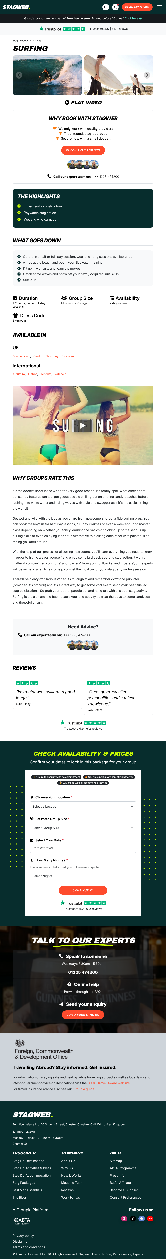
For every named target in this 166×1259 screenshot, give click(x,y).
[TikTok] (133, 1218)
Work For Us (70, 1197)
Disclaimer (21, 1241)
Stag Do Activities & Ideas (32, 1168)
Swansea (68, 356)
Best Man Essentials (27, 1190)
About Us (68, 1161)
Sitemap (116, 1161)
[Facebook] (141, 1218)
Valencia (60, 374)
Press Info (117, 1175)
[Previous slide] (19, 75)
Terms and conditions (29, 1247)
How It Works (71, 1175)
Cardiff (37, 356)
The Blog (19, 1197)
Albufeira (19, 374)
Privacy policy (23, 1236)
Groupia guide (83, 1089)
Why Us (67, 1168)
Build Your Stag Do (83, 1014)
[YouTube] (150, 1218)
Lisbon (32, 374)
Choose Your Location (54, 797)
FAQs (98, 992)
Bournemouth (21, 356)
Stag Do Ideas (20, 40)
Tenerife (45, 374)
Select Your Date (49, 840)
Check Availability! (83, 150)
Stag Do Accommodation (32, 1175)
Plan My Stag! (137, 7)
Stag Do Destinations (28, 1161)
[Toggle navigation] (160, 7)
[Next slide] (147, 75)
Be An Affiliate (120, 1183)
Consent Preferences (125, 1197)
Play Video (86, 102)
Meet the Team (72, 1183)
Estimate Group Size (52, 819)
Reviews (67, 1190)
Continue (81, 890)
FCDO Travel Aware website (108, 1083)
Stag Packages (24, 1183)
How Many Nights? (51, 860)
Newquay (52, 356)
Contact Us (20, 1143)
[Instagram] (124, 1218)
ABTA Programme (123, 1168)
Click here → (133, 18)
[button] (115, 7)
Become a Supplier (124, 1190)
